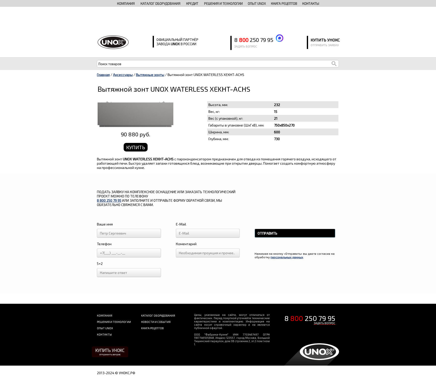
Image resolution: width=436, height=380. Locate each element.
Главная (103, 74)
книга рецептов (284, 4)
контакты (310, 4)
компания (126, 4)
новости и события (156, 321)
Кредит (192, 4)
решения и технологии (223, 4)
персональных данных (286, 257)
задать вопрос (245, 46)
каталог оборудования (160, 4)
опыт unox (257, 4)
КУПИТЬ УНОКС (110, 351)
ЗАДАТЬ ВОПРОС (324, 323)
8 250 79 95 (253, 39)
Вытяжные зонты (150, 74)
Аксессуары (123, 74)
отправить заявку (325, 45)
